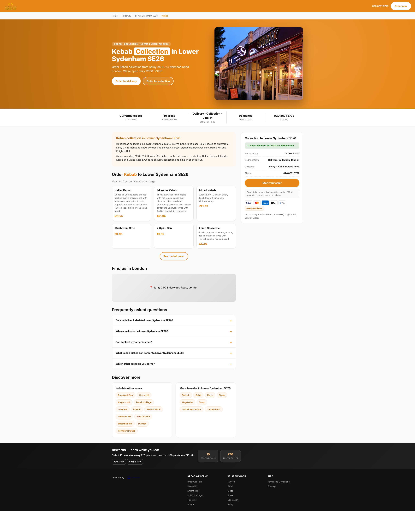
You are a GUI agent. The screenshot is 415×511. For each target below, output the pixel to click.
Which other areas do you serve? (135, 363)
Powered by (118, 477)
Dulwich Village (143, 402)
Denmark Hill (124, 416)
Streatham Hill (125, 423)
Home (115, 16)
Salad (198, 395)
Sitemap (272, 486)
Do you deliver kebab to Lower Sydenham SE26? (144, 320)
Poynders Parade (126, 430)
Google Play (135, 461)
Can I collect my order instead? (134, 342)
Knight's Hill (124, 402)
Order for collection (158, 81)
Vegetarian (187, 402)
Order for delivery (126, 81)
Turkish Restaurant (191, 409)
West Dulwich (153, 409)
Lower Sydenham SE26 (146, 16)
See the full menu (174, 256)
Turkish (186, 395)
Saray (202, 402)
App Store (119, 461)
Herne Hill (144, 395)
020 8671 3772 (380, 6)
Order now (401, 6)
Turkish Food (213, 409)
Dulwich (142, 423)
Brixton (137, 409)
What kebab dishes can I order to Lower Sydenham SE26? (150, 352)
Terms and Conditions (279, 481)
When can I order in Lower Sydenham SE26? (142, 331)
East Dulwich (143, 416)
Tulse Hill (122, 409)
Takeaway (126, 16)
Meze (210, 395)
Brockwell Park (125, 395)
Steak (222, 395)
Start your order (272, 182)
